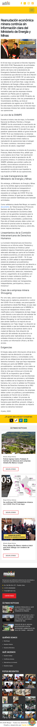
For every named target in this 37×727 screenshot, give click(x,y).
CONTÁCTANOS (9, 596)
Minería (5, 456)
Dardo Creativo (27, 725)
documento (5, 207)
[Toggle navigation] (31, 10)
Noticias (14, 500)
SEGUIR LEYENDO (11, 469)
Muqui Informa (12, 456)
